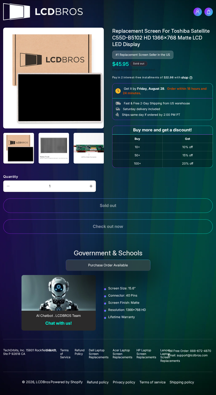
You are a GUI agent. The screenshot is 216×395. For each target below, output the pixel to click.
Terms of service (152, 382)
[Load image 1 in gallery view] (18, 148)
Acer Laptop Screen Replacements (122, 354)
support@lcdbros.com (192, 355)
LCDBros (43, 382)
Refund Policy (80, 352)
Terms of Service (65, 354)
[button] (208, 12)
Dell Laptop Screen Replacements (98, 354)
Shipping (118, 69)
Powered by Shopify (67, 382)
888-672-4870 (200, 351)
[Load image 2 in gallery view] (53, 148)
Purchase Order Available (108, 265)
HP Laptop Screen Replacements (146, 354)
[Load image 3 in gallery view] (88, 148)
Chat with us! (58, 323)
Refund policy (98, 382)
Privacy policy (124, 382)
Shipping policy (182, 382)
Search (51, 350)
